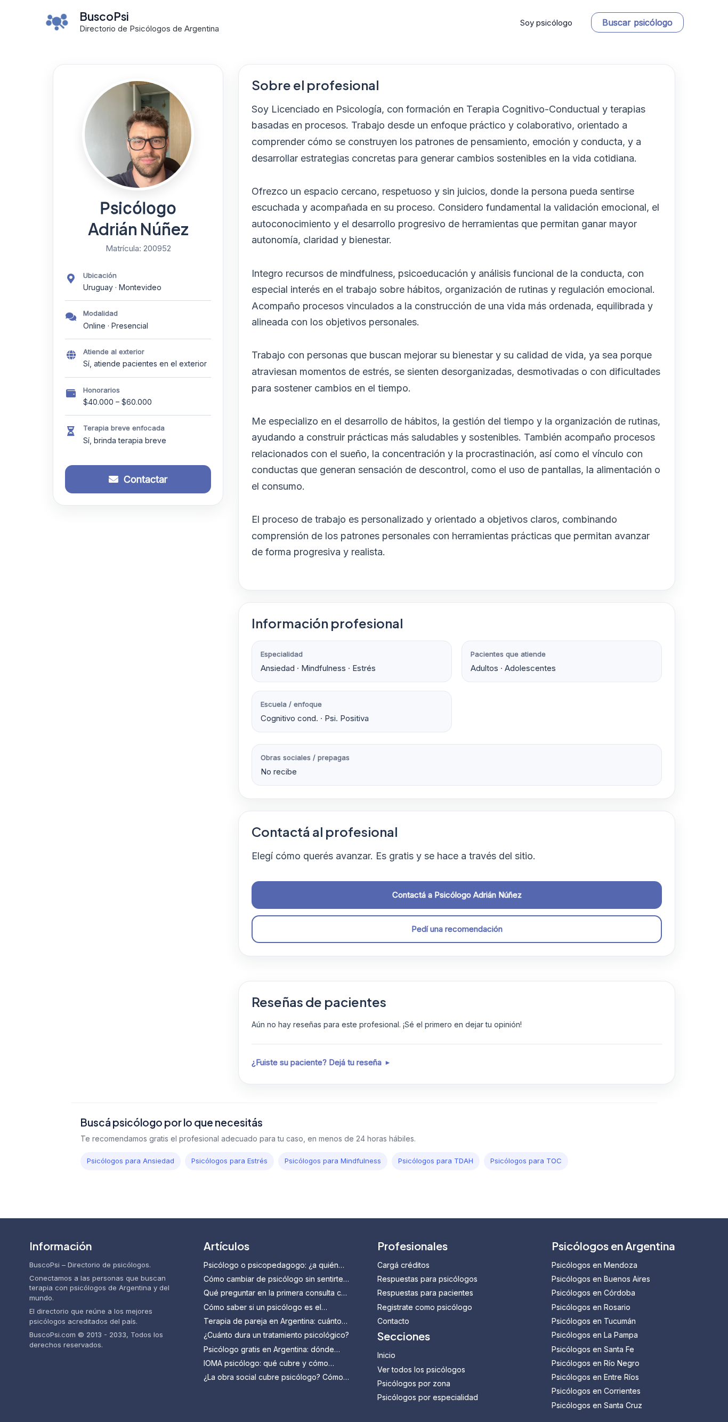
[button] (637, 22)
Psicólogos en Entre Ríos (595, 1376)
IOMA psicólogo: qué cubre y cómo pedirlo (266, 1364)
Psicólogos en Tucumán (594, 1320)
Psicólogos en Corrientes (596, 1390)
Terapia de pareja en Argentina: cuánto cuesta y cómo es (273, 1321)
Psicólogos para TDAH (435, 1160)
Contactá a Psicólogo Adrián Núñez (457, 895)
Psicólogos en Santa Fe (593, 1349)
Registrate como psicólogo (424, 1307)
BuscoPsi (104, 16)
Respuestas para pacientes (425, 1292)
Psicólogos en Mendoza (594, 1264)
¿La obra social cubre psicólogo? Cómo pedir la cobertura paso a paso (273, 1377)
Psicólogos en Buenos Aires (601, 1278)
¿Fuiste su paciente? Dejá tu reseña (317, 1062)
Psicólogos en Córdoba (593, 1292)
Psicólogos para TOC (526, 1160)
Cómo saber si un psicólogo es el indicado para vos (262, 1308)
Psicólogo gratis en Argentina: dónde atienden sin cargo (269, 1350)
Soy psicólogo (546, 23)
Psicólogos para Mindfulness (333, 1160)
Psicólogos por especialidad (427, 1397)
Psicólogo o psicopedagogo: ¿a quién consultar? (271, 1265)
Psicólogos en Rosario (591, 1307)
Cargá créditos (403, 1264)
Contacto (393, 1320)
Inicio (386, 1355)
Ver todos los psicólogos (421, 1369)
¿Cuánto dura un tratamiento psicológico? (276, 1334)
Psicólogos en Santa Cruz (597, 1405)
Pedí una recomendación (457, 929)
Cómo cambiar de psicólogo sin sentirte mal (273, 1279)
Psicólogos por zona (413, 1383)
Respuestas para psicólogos (427, 1278)
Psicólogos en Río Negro (596, 1363)
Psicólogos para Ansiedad (130, 1160)
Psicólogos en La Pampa (595, 1334)
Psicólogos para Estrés (229, 1160)
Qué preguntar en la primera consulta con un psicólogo (277, 1293)
